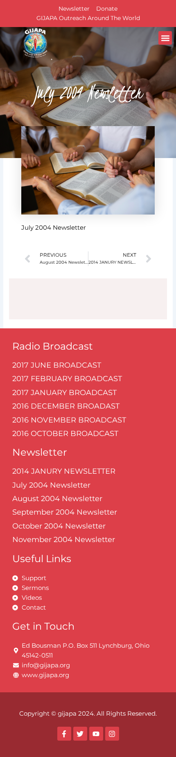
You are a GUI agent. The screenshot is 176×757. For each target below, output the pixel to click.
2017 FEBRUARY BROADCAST (67, 378)
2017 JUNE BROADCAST (56, 365)
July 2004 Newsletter (51, 485)
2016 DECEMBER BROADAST (66, 406)
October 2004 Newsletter (59, 526)
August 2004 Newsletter (57, 498)
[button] (165, 38)
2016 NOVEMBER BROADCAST (69, 420)
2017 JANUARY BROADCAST (64, 392)
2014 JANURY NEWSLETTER (63, 471)
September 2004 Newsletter (64, 512)
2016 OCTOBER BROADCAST (65, 433)
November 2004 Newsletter (63, 539)
